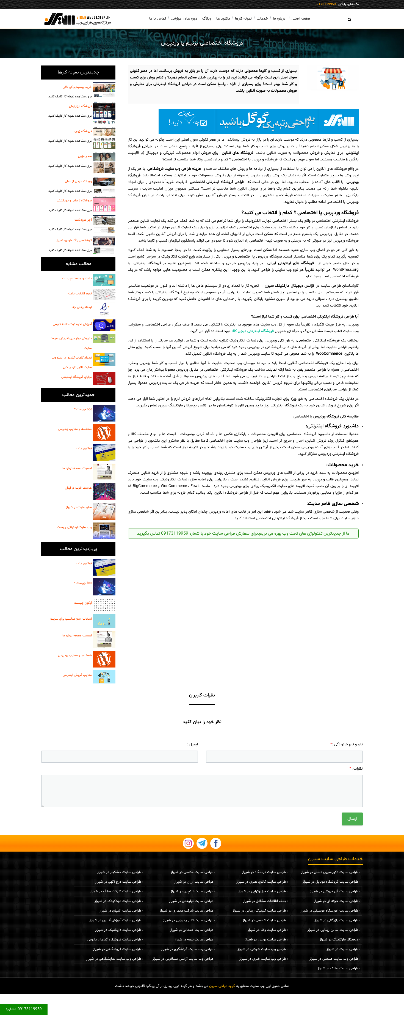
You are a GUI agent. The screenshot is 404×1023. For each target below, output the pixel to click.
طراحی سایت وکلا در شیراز (267, 930)
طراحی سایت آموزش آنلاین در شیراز (115, 920)
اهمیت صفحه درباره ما (77, 468)
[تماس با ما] (243, 121)
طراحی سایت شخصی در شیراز (264, 920)
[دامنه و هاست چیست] (104, 280)
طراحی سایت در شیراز (342, 949)
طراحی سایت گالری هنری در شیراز (261, 881)
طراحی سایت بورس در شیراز (265, 939)
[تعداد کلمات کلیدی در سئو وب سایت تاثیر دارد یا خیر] (104, 359)
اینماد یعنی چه (82, 307)
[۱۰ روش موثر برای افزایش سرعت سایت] (104, 338)
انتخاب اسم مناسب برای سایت (71, 619)
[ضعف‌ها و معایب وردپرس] (104, 432)
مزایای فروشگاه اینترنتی (76, 377)
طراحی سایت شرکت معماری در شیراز (186, 910)
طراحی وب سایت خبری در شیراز (262, 958)
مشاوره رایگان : (335, 4)
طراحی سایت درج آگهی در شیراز (118, 881)
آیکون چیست (83, 603)
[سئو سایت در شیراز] (104, 511)
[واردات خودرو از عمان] (104, 185)
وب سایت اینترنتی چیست (74, 527)
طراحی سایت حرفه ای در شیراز (336, 901)
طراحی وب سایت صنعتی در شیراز (333, 958)
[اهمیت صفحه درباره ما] (104, 472)
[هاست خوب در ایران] (104, 491)
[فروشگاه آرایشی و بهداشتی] (104, 204)
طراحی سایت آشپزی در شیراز (120, 910)
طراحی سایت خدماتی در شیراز (191, 930)
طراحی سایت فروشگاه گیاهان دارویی (114, 939)
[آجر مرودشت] (104, 224)
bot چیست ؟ (83, 409)
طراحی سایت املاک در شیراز (337, 968)
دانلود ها (223, 18)
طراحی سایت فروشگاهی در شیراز (117, 949)
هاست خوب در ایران (78, 488)
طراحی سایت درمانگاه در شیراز (264, 872)
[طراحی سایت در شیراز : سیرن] (78, 19)
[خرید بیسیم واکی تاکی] (104, 89)
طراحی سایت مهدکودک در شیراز (118, 901)
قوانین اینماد (83, 448)
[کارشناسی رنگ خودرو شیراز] (104, 245)
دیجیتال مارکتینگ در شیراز (339, 939)
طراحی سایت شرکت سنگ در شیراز (115, 891)
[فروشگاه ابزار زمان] (104, 113)
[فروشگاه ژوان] (104, 138)
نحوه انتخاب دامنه (80, 293)
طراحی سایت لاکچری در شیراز (192, 891)
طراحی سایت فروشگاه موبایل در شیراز (330, 881)
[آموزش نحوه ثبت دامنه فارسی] (104, 325)
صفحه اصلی (301, 18)
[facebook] (215, 843)
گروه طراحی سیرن (222, 986)
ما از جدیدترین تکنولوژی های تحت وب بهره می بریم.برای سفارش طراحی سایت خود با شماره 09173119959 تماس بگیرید (243, 533)
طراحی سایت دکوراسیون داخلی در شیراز (329, 872)
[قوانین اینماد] (104, 452)
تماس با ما (157, 18)
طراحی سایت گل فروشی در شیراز (334, 891)
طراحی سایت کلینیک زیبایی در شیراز (259, 910)
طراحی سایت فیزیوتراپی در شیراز (262, 891)
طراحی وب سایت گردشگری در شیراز (187, 949)
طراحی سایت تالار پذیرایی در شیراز (188, 920)
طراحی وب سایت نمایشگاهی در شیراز (113, 958)
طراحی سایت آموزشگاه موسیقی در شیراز (329, 910)
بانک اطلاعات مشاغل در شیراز (264, 901)
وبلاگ (206, 18)
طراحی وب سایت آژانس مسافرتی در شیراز (183, 958)
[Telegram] (202, 843)
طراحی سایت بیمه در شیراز (193, 939)
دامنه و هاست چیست (77, 278)
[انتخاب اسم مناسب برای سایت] (104, 621)
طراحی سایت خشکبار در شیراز (119, 872)
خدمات (262, 18)
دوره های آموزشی (184, 18)
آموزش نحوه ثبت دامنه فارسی (72, 324)
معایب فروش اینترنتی (77, 675)
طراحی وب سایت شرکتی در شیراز (261, 949)
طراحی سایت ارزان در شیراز (193, 881)
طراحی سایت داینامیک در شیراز (118, 930)
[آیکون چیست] (104, 605)
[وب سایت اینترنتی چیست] (104, 531)
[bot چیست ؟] (104, 413)
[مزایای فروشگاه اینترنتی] (104, 378)
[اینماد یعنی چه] (104, 309)
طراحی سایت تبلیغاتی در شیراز (191, 901)
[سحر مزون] (104, 163)
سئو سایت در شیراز (79, 507)
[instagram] (188, 843)
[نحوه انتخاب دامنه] (104, 294)
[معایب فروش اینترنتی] (104, 676)
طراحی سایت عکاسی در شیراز (192, 872)
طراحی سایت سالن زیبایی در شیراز (333, 930)
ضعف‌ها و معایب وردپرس (75, 429)
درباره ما (279, 18)
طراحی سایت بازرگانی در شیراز (336, 920)
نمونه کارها (243, 18)
